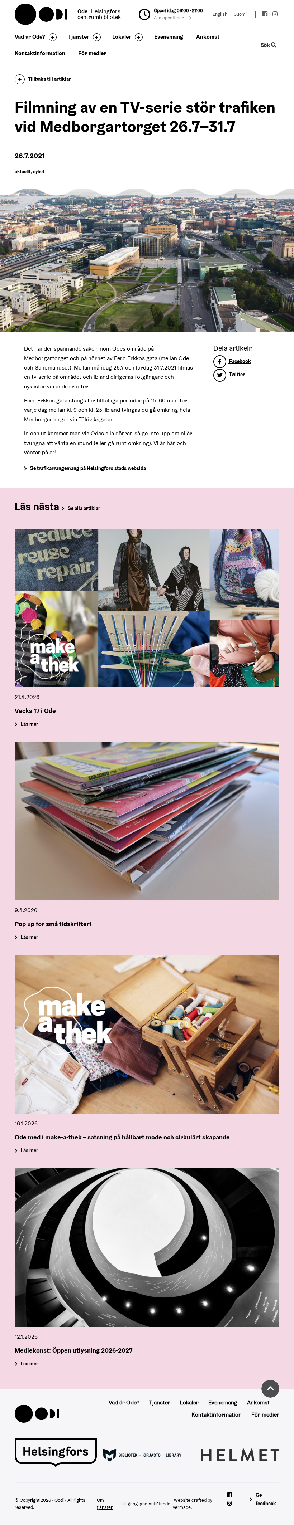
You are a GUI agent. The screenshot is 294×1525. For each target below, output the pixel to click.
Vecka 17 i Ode (35, 710)
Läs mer (29, 724)
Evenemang (168, 36)
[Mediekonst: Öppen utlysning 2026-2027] (147, 1247)
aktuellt (22, 171)
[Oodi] (37, 1413)
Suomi (240, 14)
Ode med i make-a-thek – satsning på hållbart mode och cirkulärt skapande (122, 1137)
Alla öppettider (169, 18)
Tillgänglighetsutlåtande (146, 1504)
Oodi (41, 14)
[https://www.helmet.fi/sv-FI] (240, 1454)
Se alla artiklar (84, 508)
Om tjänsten (105, 1504)
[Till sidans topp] (270, 1389)
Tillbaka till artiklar (49, 79)
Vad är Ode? (30, 36)
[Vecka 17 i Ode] (147, 608)
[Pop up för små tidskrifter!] (147, 821)
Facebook (239, 361)
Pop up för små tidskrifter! (53, 923)
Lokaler (121, 36)
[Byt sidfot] (51, 37)
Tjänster (78, 36)
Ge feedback (266, 1499)
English (220, 14)
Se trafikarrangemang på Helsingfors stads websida (88, 468)
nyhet (38, 171)
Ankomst (207, 36)
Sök (266, 44)
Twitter (236, 374)
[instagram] (275, 15)
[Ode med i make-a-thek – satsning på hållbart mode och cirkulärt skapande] (147, 1034)
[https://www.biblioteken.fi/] (142, 1454)
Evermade (180, 1507)
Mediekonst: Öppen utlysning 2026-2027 (73, 1350)
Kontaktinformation (40, 53)
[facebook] (265, 15)
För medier (92, 53)
